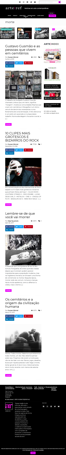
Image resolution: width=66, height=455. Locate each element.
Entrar (51, 13)
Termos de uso (9, 392)
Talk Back (36, 388)
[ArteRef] (13, 8)
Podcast (15, 15)
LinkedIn (11, 66)
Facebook (11, 63)
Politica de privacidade (8, 394)
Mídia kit (7, 397)
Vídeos (9, 15)
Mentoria (18, 387)
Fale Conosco (9, 391)
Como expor (22, 15)
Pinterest (30, 63)
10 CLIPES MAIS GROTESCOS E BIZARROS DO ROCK (22, 136)
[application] (52, 95)
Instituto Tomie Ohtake (54, 388)
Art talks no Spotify (50, 111)
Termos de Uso (29, 450)
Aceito (33, 452)
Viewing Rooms (31, 15)
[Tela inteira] (59, 98)
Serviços (26, 16)
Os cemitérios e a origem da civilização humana (22, 302)
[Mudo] (57, 98)
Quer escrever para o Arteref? (27, 388)
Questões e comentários (9, 388)
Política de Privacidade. (38, 450)
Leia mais (8, 124)
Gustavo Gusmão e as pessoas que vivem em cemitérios (22, 49)
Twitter (20, 63)
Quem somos (40, 15)
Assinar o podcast (41, 388)
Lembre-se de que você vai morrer (20, 215)
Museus (48, 387)
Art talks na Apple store (51, 113)
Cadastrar (52, 15)
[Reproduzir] (46, 98)
